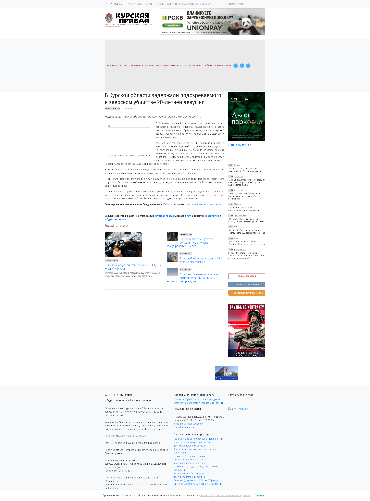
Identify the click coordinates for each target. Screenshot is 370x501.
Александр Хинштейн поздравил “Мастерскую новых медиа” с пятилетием (244, 196)
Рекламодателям (188, 4)
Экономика (136, 65)
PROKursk (167, 204)
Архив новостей (247, 276)
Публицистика (196, 65)
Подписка (205, 4)
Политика (124, 65)
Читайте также (116, 225)
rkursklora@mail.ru (183, 427)
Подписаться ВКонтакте (247, 284)
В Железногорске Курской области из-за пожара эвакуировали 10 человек (190, 242)
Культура (175, 65)
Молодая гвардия (222, 65)
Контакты (171, 4)
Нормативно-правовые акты (189, 456)
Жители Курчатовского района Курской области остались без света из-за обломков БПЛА (246, 255)
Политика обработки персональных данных (197, 399)
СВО (185, 65)
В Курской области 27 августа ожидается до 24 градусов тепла (244, 169)
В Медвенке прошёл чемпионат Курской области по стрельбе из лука (246, 243)
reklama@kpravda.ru (192, 423)
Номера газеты (135, 4)
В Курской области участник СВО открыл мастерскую (201, 260)
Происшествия (152, 65)
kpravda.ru (113, 488)
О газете (150, 4)
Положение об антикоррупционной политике (198, 438)
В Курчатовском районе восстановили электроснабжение (244, 208)
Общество (110, 65)
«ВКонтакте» (193, 204)
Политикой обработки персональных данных (225, 495)
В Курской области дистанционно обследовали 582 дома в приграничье (246, 231)
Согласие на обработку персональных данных (198, 403)
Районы (208, 65)
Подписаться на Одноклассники (247, 293)
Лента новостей (114, 4)
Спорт (166, 65)
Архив (161, 4)
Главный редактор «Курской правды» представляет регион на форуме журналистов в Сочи (246, 182)
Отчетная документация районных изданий (197, 483)
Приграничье (239, 227)
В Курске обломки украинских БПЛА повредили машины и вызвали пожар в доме (192, 278)
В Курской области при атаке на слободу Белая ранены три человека (246, 220)
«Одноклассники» (213, 204)
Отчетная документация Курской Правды (195, 480)
